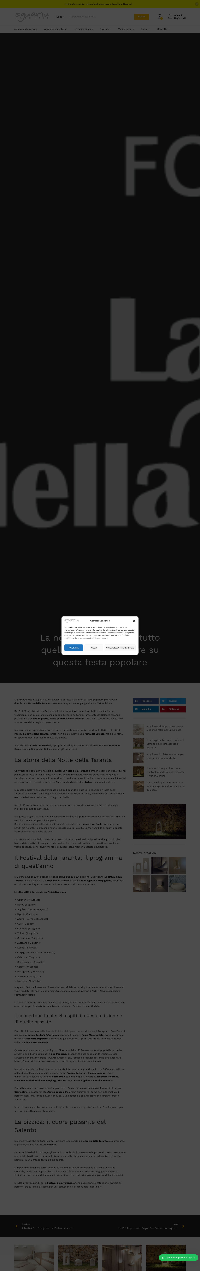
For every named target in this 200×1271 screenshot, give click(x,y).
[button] (134, 620)
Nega (94, 647)
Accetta (74, 647)
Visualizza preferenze (120, 647)
